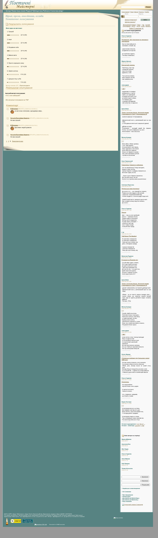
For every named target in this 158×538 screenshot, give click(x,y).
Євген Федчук (126, 354)
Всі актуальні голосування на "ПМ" (17, 100)
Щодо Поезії (28, 514)
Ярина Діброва (126, 439)
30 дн (141, 424)
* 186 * (123, 334)
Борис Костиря (126, 402)
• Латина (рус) (126, 496)
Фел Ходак (125, 449)
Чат (143, 24)
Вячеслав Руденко (127, 256)
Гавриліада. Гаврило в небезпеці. (132, 165)
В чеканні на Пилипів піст (130, 260)
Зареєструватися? (131, 20)
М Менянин (14, 109)
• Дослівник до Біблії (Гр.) (130, 499)
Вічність (148, 26)
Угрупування (126, 26)
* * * (123, 141)
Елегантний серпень (128, 65)
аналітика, (29, 16)
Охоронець (125, 382)
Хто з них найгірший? (13, 95)
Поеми (13, 11)
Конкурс (141, 12)
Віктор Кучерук (126, 137)
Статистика (54, 11)
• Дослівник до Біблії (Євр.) (130, 498)
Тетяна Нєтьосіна (127, 468)
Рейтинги (46, 11)
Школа (136, 12)
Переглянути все (17, 141)
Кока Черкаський (127, 161)
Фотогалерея (126, 24)
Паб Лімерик (126, 463)
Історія (148, 24)
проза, (18, 16)
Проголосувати (25, 85)
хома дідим (125, 85)
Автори (8, 11)
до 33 (133, 26)
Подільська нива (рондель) (130, 188)
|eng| (61, 11)
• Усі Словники (126, 491)
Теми (132, 12)
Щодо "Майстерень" (19, 514)
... (144, 424)
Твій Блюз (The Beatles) (129, 236)
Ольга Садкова (126, 36)
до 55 (138, 26)
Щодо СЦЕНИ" (61, 514)
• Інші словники (127, 501)
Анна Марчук (126, 458)
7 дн (137, 424)
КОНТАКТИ (69, 514)
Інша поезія (21, 11)
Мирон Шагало (126, 61)
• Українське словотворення (131, 488)
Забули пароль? (130, 22)
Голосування (125, 12)
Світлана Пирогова (128, 185)
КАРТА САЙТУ (8, 514)
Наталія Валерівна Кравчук (19, 118)
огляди (39, 16)
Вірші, (9, 16)
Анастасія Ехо (126, 444)
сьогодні (137, 425)
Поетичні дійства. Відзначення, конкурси (44, 514)
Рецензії (29, 11)
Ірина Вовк (125, 108)
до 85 (143, 26)
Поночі (124, 212)
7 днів (142, 425)
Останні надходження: (129, 424)
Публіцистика (38, 11)
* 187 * (123, 89)
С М (123, 232)
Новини (133, 24)
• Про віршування (127, 495)
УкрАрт (147, 12)
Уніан (138, 24)
